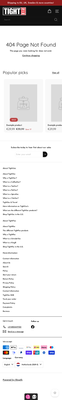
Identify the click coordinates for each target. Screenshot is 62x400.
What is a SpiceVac (11, 194)
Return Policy (8, 279)
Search (5, 266)
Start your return (9, 274)
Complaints (7, 307)
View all (55, 72)
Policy (5, 270)
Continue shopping (31, 55)
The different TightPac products (15, 230)
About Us (6, 262)
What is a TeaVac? (10, 186)
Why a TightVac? (10, 178)
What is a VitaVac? (11, 198)
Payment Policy (9, 303)
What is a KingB (9, 242)
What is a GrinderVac (12, 238)
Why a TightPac (9, 234)
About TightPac (9, 226)
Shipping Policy (9, 287)
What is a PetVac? (10, 190)
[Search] (56, 19)
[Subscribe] (45, 154)
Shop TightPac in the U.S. (13, 246)
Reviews (6, 311)
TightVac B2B (8, 295)
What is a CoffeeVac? (12, 182)
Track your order (9, 299)
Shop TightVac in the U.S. (13, 214)
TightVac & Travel (10, 202)
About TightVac (9, 174)
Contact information (11, 258)
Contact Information (11, 291)
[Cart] (49, 11)
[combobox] (31, 19)
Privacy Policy (8, 282)
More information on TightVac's (15, 206)
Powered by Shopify (12, 379)
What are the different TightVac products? (20, 210)
